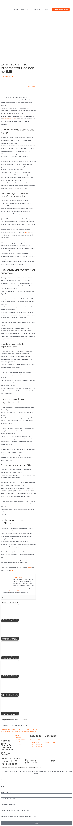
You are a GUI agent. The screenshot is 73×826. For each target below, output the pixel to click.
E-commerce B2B (14, 590)
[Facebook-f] (47, 747)
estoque (26, 232)
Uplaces (29, 567)
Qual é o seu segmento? (8, 804)
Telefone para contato (8, 798)
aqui (11, 570)
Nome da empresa (6, 792)
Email (2, 786)
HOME (16, 9)
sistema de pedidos (9, 118)
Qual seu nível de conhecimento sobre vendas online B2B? (18, 816)
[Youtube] (47, 752)
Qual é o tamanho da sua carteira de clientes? (15, 810)
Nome (2, 780)
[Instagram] (51, 752)
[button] (4, 724)
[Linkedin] (2, 597)
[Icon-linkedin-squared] (51, 747)
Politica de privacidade (31, 761)
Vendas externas (8, 76)
